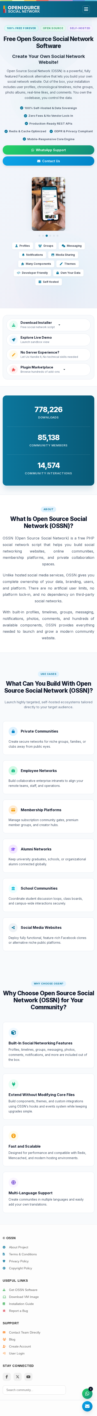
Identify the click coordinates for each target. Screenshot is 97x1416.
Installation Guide (21, 1304)
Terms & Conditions (23, 1254)
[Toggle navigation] (86, 9)
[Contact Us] (87, 1406)
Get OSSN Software (23, 1290)
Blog (12, 1339)
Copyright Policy (20, 1268)
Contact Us (51, 161)
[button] (48, 325)
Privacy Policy (19, 1261)
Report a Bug (18, 1311)
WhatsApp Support (51, 150)
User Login (17, 1353)
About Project (18, 1247)
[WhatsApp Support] (87, 1394)
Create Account (20, 1346)
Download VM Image (24, 1297)
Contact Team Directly (24, 1332)
